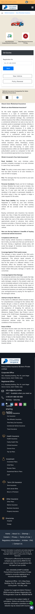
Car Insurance (11, 416)
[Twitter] (7, 404)
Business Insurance (13, 508)
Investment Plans (12, 462)
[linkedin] (11, 404)
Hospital (9, 521)
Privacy (15, 537)
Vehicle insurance (9, 13)
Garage (9, 524)
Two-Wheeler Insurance (14, 419)
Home (7, 534)
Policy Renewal (17, 81)
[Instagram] (20, 404)
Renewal (2, 1)
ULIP (8, 475)
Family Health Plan (12, 442)
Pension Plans (11, 468)
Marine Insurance (12, 505)
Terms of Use (25, 537)
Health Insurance (12, 438)
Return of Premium (12, 492)
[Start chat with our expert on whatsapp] (31, 603)
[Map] (24, 404)
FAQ (31, 540)
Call (15, 1)
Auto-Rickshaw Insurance (23, 13)
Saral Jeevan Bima (12, 488)
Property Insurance (13, 511)
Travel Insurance (12, 429)
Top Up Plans (11, 451)
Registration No (8, 59)
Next (8, 68)
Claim (6, 1)
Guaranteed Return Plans (14, 471)
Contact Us (10, 1)
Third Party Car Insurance (14, 422)
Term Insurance (11, 485)
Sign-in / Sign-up (31, 1)
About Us (16, 534)
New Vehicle (17, 76)
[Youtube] (16, 404)
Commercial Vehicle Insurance (16, 426)
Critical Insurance (12, 445)
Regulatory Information (11, 540)
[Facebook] (2, 404)
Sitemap (25, 534)
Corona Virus (11, 448)
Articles (25, 540)
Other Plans (10, 501)
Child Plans (10, 465)
